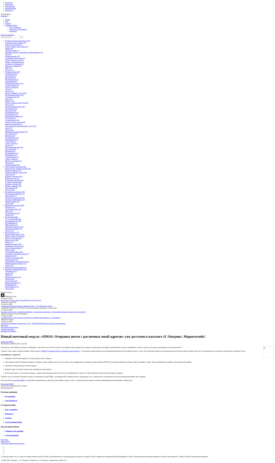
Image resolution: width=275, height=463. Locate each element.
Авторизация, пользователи (17, 262)
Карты (9, 242)
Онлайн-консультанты (15, 194)
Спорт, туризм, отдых (14, 60)
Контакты (13, 31)
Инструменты (12, 287)
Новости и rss (11, 240)
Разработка (10, 256)
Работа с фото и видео (15, 236)
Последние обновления (9, 327)
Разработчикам (10, 8)
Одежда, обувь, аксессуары (16, 47)
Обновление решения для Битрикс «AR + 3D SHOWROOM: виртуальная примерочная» (33, 323)
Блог (7, 21)
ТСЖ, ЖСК (10, 118)
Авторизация (6, 14)
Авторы (8, 23)
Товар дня (10, 174)
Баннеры (10, 207)
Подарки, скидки (13, 184)
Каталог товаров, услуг (15, 93)
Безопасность (11, 260)
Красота (9, 101)
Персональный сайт (14, 147)
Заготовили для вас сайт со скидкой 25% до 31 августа (21, 300)
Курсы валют (11, 188)
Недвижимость (12, 79)
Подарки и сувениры (14, 64)
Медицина (10, 78)
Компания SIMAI (7, 342)
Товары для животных (14, 62)
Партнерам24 (10, 6)
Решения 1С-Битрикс (8, 331)
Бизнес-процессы (13, 277)
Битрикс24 (9, 10)
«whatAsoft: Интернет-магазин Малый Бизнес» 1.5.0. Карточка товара (26, 306)
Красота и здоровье (13, 66)
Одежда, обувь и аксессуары (16, 103)
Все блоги (4, 325)
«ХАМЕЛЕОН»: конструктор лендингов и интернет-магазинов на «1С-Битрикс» (31, 318)
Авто (8, 54)
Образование (11, 81)
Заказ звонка (11, 196)
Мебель (9, 48)
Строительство (11, 85)
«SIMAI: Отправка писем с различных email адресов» (60, 351)
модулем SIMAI (18, 380)
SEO (9, 211)
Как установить (15, 27)
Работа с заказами (13, 186)
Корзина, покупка (13, 176)
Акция (7, 20)
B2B (8, 68)
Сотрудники (11, 281)
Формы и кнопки (13, 244)
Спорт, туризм (11, 87)
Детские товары (12, 50)
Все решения (10, 396)
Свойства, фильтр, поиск (16, 172)
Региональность (12, 213)
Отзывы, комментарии (15, 200)
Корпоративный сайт (15, 107)
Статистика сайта (13, 209)
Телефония (10, 285)
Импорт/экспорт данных (15, 263)
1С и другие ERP (13, 219)
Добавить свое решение (18, 29)
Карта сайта (5, 441)
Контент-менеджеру (14, 234)
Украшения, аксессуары (15, 58)
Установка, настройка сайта (17, 254)
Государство (10, 76)
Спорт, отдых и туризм (15, 122)
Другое (9, 70)
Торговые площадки (14, 227)
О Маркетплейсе (11, 25)
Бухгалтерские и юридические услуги (20, 126)
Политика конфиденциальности (12, 443)
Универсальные (12, 56)
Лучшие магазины (7, 329)
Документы (11, 271)
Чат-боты (9, 279)
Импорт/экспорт (12, 283)
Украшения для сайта (14, 246)
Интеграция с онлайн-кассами (18, 169)
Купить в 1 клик (12, 178)
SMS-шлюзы (11, 225)
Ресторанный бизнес (14, 83)
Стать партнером (12, 435)
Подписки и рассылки (15, 198)
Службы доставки (13, 182)
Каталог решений (7, 35)
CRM (8, 275)
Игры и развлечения (13, 248)
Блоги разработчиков (13, 422)
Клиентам (8, 3)
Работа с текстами (13, 238)
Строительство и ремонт (15, 43)
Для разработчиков (14, 252)
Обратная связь (12, 202)
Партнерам (9, 4)
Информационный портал (16, 132)
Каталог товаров (13, 171)
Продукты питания (13, 45)
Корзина (4, 16)
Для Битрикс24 (11, 401)
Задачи (9, 273)
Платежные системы (14, 180)
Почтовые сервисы (13, 229)
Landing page (11, 74)
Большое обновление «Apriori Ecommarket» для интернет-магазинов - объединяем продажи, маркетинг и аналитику (43, 312)
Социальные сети (13, 221)
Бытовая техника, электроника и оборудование (24, 52)
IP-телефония (11, 223)
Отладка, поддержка (14, 258)
